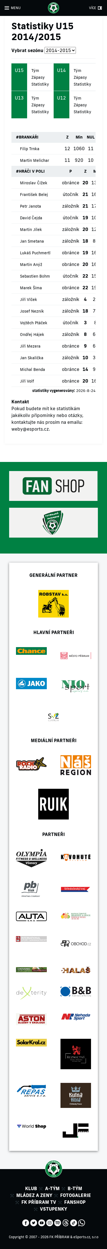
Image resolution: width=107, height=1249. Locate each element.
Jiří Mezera (30, 346)
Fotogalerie (75, 1195)
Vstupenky (53, 1209)
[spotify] (57, 1222)
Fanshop (75, 1202)
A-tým (52, 1188)
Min (79, 137)
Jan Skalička (31, 357)
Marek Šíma (31, 287)
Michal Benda (32, 369)
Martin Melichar (34, 160)
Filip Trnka (29, 148)
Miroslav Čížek (33, 182)
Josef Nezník (32, 311)
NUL (91, 137)
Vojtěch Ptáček (33, 322)
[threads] (65, 1222)
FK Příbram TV (38, 1202)
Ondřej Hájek (32, 334)
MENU (16, 8)
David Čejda (31, 217)
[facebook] (25, 1222)
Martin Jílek (31, 229)
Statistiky (40, 84)
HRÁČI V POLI (32, 171)
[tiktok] (73, 1222)
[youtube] (41, 1222)
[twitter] (33, 1222)
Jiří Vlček (28, 299)
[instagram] (49, 1222)
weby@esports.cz (30, 429)
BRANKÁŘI (29, 137)
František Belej (34, 194)
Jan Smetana (32, 241)
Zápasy (38, 77)
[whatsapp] (81, 1222)
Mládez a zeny (34, 1195)
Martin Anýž (31, 264)
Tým (35, 70)
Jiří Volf (27, 381)
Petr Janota (30, 206)
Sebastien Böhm (35, 276)
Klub (31, 1188)
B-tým (75, 1188)
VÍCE (92, 8)
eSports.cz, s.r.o (85, 1237)
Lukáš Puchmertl (35, 252)
